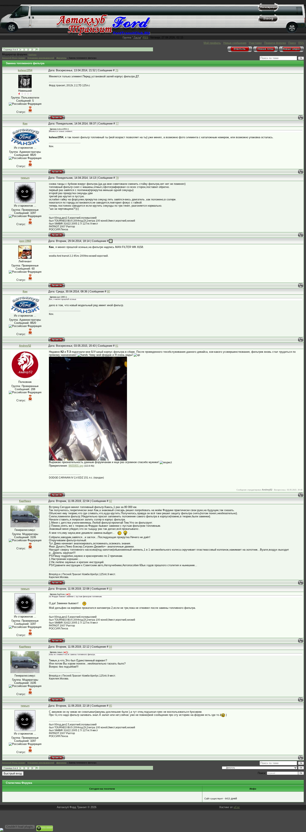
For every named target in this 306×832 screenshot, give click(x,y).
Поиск (292, 42)
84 (110, 646)
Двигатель (61, 58)
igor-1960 (25, 241)
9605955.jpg (75, 465)
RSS (145, 37)
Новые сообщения (234, 42)
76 (116, 70)
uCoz (237, 807)
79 (110, 241)
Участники (255, 42)
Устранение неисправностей (40, 58)
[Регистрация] (268, 10)
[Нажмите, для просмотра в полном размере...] (88, 459)
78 (117, 177)
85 (110, 705)
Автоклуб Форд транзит (13, 58)
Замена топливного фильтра (82, 58)
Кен (25, 123)
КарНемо (32, 55)
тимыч (25, 177)
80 (108, 291)
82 (110, 501)
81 (116, 345)
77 (117, 123)
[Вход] (268, 21)
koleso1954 (25, 70)
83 (110, 588)
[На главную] (103, 34)
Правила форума (275, 42)
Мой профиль (212, 42)
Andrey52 (25, 345)
